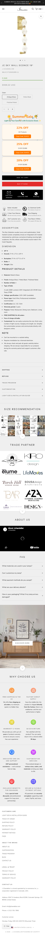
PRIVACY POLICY (8, 871)
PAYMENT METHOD (8, 833)
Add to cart (22, 178)
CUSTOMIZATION (8, 850)
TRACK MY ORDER (8, 819)
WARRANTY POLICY (9, 829)
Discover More (22, 643)
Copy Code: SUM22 (22, 136)
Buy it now (22, 184)
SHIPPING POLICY (8, 822)
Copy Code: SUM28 (22, 169)
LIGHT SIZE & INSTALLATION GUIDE (14, 815)
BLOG (4, 857)
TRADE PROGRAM (8, 854)
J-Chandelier (8, 69)
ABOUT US (6, 847)
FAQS (4, 836)
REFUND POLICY (7, 826)
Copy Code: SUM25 (22, 153)
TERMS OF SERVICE (9, 874)
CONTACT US (6, 861)
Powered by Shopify (31, 932)
